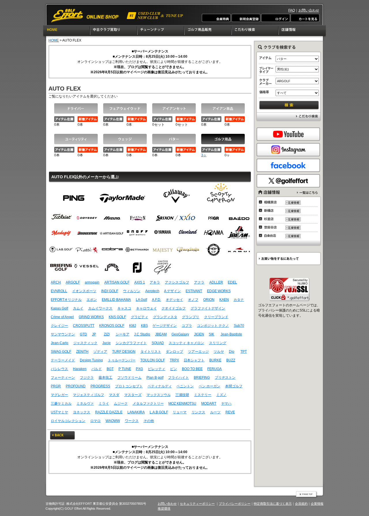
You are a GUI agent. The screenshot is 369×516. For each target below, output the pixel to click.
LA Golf (141, 300)
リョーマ (180, 412)
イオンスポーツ (84, 291)
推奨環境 (164, 508)
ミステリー (202, 395)
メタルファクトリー (148, 403)
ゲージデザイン (165, 326)
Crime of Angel (62, 317)
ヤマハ (226, 403)
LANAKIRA (136, 412)
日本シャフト (194, 360)
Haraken (79, 369)
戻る (62, 435)
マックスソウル (158, 395)
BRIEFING (202, 378)
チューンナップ (161, 31)
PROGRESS (100, 386)
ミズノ (221, 395)
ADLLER (216, 282)
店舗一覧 (307, 192)
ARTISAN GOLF (116, 282)
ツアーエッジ (198, 352)
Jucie (106, 343)
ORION (208, 300)
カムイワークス (100, 308)
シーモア (122, 334)
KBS (144, 326)
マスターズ (133, 395)
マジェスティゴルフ (88, 395)
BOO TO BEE (192, 369)
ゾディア (100, 352)
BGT (110, 369)
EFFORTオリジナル (66, 300)
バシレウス (59, 369)
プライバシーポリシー (235, 503)
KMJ (132, 326)
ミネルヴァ (85, 403)
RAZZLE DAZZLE (109, 412)
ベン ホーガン (209, 386)
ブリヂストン (225, 378)
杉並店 (269, 219)
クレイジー (59, 326)
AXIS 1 (139, 282)
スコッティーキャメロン (221, 196)
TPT (243, 352)
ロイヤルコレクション (68, 421)
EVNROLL (59, 291)
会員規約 (301, 503)
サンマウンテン (63, 334)
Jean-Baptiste (231, 334)
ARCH (56, 282)
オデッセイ (174, 300)
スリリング (217, 343)
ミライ (104, 403)
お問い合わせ (308, 10)
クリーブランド (216, 317)
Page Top (307, 494)
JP (94, 334)
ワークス (132, 421)
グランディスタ (165, 317)
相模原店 (269, 202)
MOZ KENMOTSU (182, 403)
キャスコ (124, 308)
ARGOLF (73, 282)
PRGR (56, 386)
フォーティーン (63, 378)
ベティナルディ (160, 386)
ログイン (275, 18)
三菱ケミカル (61, 403)
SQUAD (158, 343)
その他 (149, 421)
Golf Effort (117, 15)
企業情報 (317, 503)
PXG (139, 369)
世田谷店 (269, 227)
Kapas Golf (59, 308)
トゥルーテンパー (121, 360)
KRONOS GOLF (111, 326)
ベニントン (185, 386)
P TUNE (124, 369)
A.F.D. (156, 300)
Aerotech (152, 291)
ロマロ (95, 421)
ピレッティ (156, 369)
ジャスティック (85, 343)
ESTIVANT (194, 291)
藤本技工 (105, 378)
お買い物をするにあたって (288, 258)
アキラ (155, 282)
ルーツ (215, 412)
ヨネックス (81, 412)
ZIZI (107, 334)
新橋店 (269, 210)
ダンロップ (174, 352)
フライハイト (178, 378)
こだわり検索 (255, 31)
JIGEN (199, 334)
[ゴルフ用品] (223, 139)
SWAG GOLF (61, 352)
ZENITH (82, 352)
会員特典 (216, 18)
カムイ (78, 308)
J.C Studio (142, 334)
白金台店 (269, 235)
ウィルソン (131, 291)
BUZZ (230, 360)
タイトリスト (150, 352)
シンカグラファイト (131, 343)
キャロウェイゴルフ (176, 196)
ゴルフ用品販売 (208, 31)
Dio (231, 352)
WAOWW (113, 421)
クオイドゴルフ (173, 308)
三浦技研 (182, 395)
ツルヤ (219, 352)
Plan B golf (154, 378)
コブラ (187, 326)
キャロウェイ (146, 308)
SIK (211, 334)
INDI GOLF (109, 291)
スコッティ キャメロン (186, 343)
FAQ (291, 10)
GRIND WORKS (91, 317)
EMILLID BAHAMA (116, 300)
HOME (66, 31)
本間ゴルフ (233, 386)
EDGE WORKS (219, 291)
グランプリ (190, 317)
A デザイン (172, 291)
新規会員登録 (246, 18)
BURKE (215, 360)
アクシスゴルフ (177, 282)
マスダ (114, 395)
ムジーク (121, 403)
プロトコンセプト (129, 386)
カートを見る (304, 18)
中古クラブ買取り (114, 31)
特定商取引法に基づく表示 (273, 503)
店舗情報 (302, 31)
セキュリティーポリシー (197, 503)
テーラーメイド (122, 196)
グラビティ (139, 317)
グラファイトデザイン (208, 308)
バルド (96, 369)
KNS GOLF (117, 317)
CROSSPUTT (83, 326)
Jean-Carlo (59, 343)
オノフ (193, 300)
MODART (208, 403)
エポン (91, 300)
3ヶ (204, 155)
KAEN (224, 300)
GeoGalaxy (180, 334)
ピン (74, 196)
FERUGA (214, 369)
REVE (230, 412)
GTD (83, 334)
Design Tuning (91, 360)
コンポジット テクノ (213, 326)
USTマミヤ (59, 412)
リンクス (198, 412)
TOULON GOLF (152, 360)
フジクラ (87, 378)
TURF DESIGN (123, 352)
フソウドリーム (129, 378)
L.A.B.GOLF (159, 412)
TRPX (174, 360)
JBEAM (161, 334)
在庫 (293, 202)
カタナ (239, 300)
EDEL (232, 282)
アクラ (199, 282)
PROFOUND (76, 386)
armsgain (92, 282)
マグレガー (59, 395)
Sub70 (239, 326)
